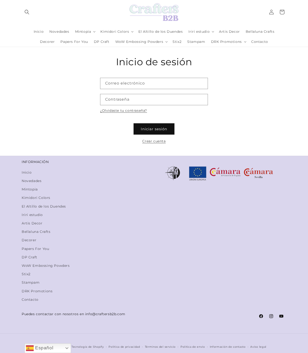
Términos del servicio (160, 346)
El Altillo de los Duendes (44, 206)
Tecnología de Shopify (87, 346)
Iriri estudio (32, 215)
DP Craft (29, 257)
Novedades (31, 181)
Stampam (30, 282)
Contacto (30, 299)
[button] (27, 12)
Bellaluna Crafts (36, 231)
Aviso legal (258, 346)
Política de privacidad (124, 346)
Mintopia (30, 189)
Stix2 (26, 274)
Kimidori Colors (36, 198)
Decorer (29, 240)
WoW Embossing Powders (46, 265)
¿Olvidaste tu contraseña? (123, 110)
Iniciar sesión (154, 129)
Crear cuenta (154, 141)
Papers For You (35, 249)
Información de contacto (228, 346)
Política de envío (192, 346)
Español (43, 347)
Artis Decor (32, 223)
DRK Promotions (37, 291)
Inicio (27, 172)
